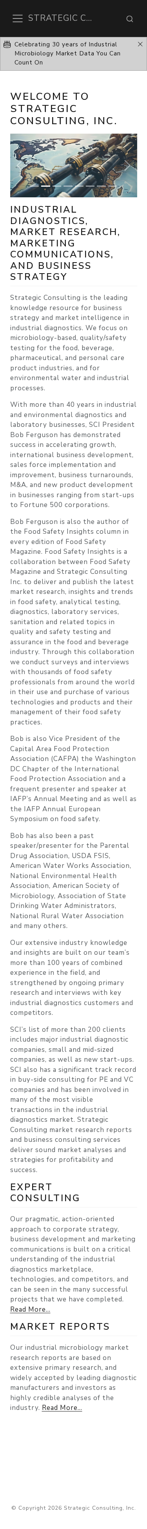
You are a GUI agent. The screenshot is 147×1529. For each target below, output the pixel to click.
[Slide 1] (34, 186)
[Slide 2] (45, 186)
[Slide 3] (57, 186)
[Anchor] (74, 275)
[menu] (17, 18)
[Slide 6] (90, 186)
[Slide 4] (68, 186)
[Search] (129, 18)
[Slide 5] (79, 186)
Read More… (30, 1309)
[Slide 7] (101, 186)
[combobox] (129, 18)
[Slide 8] (112, 186)
